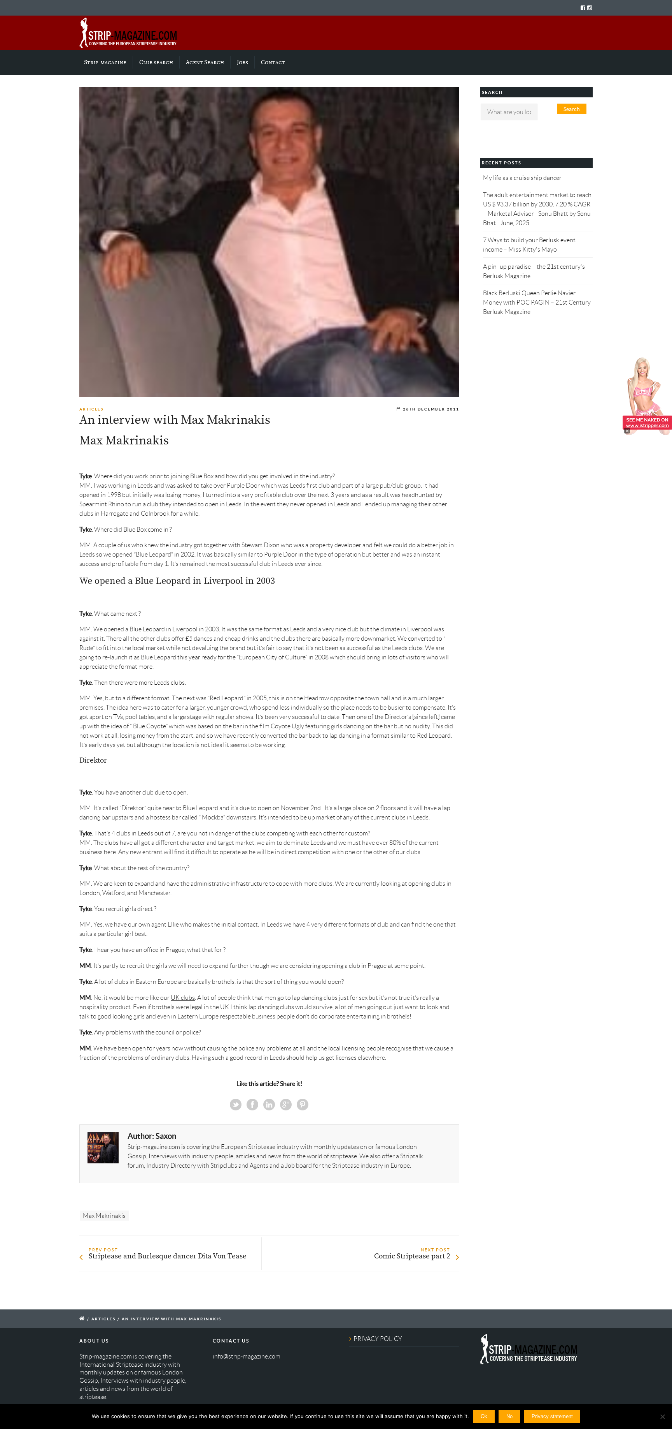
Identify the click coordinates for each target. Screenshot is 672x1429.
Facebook (252, 1104)
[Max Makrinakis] (269, 242)
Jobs (242, 62)
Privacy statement (552, 1416)
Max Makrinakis (104, 1215)
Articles (91, 409)
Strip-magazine (105, 62)
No (509, 1416)
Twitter (236, 1104)
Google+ (286, 1104)
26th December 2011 (431, 409)
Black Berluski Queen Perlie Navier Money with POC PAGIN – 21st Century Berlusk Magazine (537, 302)
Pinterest (302, 1104)
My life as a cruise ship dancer (522, 177)
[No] (662, 1416)
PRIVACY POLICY (378, 1339)
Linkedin (269, 1104)
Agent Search (205, 62)
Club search (156, 62)
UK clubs (183, 997)
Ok (484, 1416)
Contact (273, 62)
